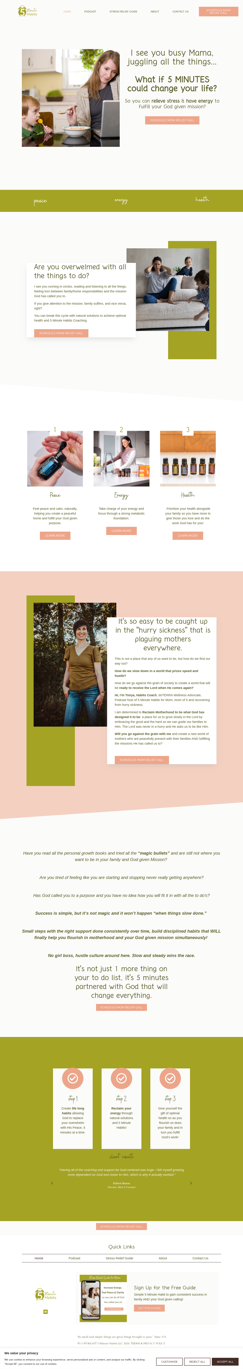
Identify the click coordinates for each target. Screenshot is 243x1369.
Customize (169, 1361)
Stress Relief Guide (123, 11)
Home (67, 11)
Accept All (225, 1361)
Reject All (197, 1361)
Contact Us (181, 11)
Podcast (90, 11)
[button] (52, 1183)
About (155, 11)
